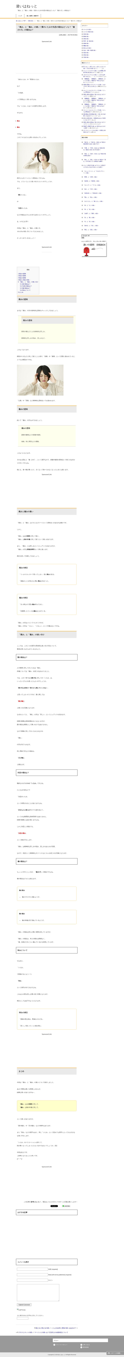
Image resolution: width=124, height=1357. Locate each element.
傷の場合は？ (25, 288)
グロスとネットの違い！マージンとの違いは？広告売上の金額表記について (43, 1332)
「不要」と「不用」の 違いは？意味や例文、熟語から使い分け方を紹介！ (94, 148)
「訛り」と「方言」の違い (90, 189)
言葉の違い (86, 57)
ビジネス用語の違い (88, 32)
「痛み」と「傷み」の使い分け (28, 282)
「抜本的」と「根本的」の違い (91, 181)
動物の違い (86, 36)
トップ (20, 16)
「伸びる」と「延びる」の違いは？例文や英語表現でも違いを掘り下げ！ (94, 143)
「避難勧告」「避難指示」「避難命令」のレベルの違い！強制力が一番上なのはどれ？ (94, 80)
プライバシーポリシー (61, 1344)
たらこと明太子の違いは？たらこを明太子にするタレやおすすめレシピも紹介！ (94, 166)
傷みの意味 (22, 278)
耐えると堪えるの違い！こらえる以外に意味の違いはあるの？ (56, 1328)
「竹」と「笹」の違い (89, 221)
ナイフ (89, 82)
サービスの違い (87, 29)
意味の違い (86, 38)
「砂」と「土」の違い (89, 205)
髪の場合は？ (25, 284)
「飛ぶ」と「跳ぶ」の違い (90, 197)
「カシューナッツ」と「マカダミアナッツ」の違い (93, 172)
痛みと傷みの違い (24, 280)
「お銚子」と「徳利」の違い (91, 213)
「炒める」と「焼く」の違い (91, 225)
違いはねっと (26, 6)
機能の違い (86, 45)
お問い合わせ (86, 1344)
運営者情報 (86, 1347)
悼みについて (25, 290)
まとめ (20, 292)
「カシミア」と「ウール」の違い (92, 185)
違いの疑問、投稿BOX (32, 16)
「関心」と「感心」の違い (90, 229)
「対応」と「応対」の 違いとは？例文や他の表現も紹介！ (94, 154)
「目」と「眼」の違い (89, 217)
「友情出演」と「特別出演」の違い (92, 193)
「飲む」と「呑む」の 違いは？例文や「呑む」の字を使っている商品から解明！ (94, 160)
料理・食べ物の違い (88, 41)
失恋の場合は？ (26, 286)
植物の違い (86, 43)
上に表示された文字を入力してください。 (31, 1315)
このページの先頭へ (116, 1353)
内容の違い (86, 34)
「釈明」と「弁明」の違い (90, 177)
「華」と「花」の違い (89, 209)
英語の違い (86, 52)
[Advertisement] (47, 57)
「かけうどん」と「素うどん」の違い (93, 201)
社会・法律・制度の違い (89, 50)
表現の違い (86, 55)
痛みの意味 (22, 273)
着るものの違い (87, 48)
